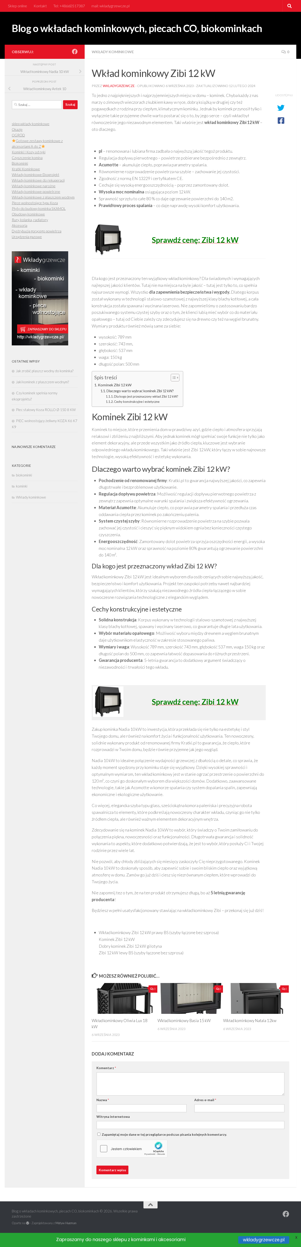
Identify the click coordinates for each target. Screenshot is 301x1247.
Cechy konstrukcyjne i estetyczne (136, 402)
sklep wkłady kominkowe (30, 124)
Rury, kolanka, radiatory (30, 220)
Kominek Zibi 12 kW (115, 385)
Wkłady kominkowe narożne (33, 186)
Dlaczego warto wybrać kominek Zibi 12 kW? (140, 391)
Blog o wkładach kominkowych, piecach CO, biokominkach (137, 28)
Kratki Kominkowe (26, 169)
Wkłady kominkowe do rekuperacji (38, 180)
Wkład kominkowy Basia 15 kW (184, 1020)
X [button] (296, 1237)
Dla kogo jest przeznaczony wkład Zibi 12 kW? (146, 396)
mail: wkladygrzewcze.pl (110, 6)
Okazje (17, 129)
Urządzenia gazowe (27, 237)
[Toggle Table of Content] (172, 378)
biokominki (24, 475)
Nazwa (102, 1100)
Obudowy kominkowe (28, 214)
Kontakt (40, 6)
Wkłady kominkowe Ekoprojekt (35, 174)
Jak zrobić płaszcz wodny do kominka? (44, 371)
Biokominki (20, 163)
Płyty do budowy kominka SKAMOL (39, 208)
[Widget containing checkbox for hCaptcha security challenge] (131, 1149)
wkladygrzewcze (119, 86)
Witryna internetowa (113, 1117)
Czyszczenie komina (27, 158)
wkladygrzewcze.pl (264, 1240)
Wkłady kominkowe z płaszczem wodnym (43, 197)
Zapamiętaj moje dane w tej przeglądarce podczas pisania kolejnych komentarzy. (164, 1134)
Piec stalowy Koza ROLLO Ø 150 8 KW (46, 410)
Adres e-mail (205, 1100)
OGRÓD (18, 135)
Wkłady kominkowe (113, 51)
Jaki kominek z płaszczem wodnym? (42, 382)
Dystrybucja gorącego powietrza (36, 231)
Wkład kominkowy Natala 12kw (250, 1020)
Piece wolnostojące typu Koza (35, 203)
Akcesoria (19, 225)
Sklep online (17, 6)
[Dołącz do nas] (75, 51)
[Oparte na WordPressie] (27, 1223)
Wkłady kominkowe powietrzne (36, 191)
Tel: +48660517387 (69, 6)
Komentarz (106, 1068)
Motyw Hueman (65, 1223)
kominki (21, 486)
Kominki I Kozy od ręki (28, 152)
